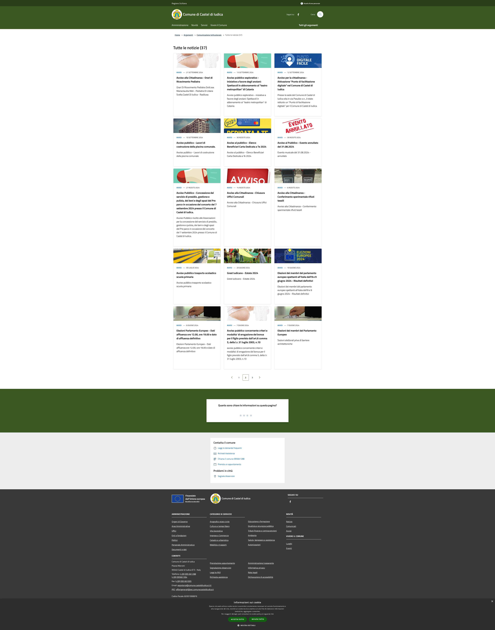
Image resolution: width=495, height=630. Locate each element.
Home (177, 35)
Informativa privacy (256, 567)
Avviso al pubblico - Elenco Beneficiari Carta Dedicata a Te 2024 (246, 145)
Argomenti (188, 35)
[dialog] (247, 614)
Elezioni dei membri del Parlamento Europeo (297, 332)
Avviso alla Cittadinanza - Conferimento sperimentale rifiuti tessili (296, 197)
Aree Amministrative (181, 526)
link (272, 614)
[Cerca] (320, 14)
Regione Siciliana (179, 3)
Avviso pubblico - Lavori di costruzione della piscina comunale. (195, 145)
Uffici (174, 530)
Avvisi (179, 72)
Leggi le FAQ (215, 572)
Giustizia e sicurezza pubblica (261, 526)
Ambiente (252, 535)
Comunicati (291, 526)
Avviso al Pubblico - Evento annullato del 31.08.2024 (298, 145)
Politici (175, 540)
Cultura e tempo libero (219, 526)
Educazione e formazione (259, 521)
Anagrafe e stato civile (219, 521)
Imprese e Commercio (219, 535)
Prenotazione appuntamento (222, 563)
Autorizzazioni (254, 544)
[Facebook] (297, 14)
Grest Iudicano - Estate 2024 (242, 273)
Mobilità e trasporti (218, 544)
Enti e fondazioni (179, 535)
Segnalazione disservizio (220, 567)
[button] (247, 625)
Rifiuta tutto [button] (258, 619)
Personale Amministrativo (183, 544)
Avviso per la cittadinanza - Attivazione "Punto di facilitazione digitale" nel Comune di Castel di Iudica (296, 83)
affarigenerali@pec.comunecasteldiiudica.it (195, 589)
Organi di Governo (180, 521)
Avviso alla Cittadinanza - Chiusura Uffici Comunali (246, 195)
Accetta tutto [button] (237, 619)
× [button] (492, 601)
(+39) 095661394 (179, 577)
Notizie (289, 521)
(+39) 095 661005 (183, 581)
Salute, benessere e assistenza (261, 540)
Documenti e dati (179, 549)
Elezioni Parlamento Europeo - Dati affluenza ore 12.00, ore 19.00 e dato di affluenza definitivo (196, 334)
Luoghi (289, 543)
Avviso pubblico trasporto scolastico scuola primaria (196, 275)
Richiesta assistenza (219, 577)
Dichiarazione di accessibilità (260, 577)
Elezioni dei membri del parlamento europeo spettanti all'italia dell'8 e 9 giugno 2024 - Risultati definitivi (297, 277)
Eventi (289, 548)
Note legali (252, 572)
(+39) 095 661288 (188, 574)
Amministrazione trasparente (261, 563)
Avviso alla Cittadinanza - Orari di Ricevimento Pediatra (194, 80)
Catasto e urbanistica (219, 540)
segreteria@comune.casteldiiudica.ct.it (194, 585)
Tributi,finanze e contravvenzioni (262, 530)
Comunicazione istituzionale (209, 35)
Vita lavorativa (216, 530)
